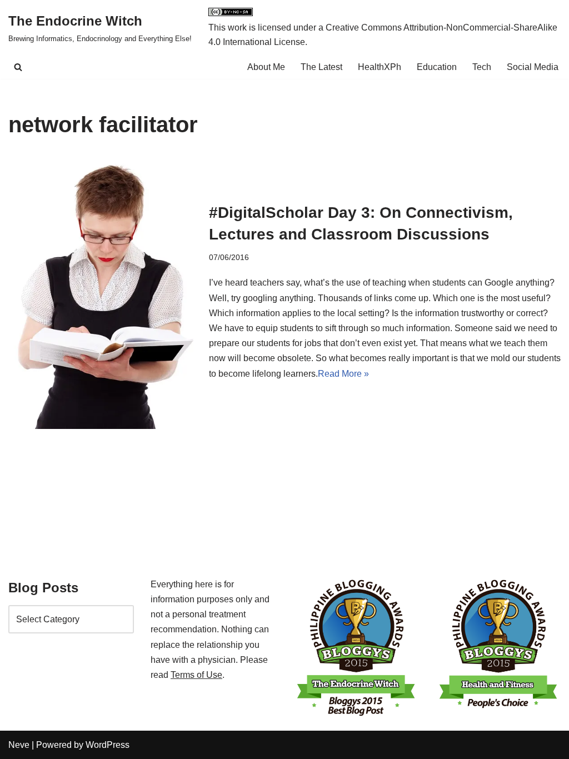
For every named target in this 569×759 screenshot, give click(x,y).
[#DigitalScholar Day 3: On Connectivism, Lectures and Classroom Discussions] (103, 291)
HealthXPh (379, 67)
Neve (18, 745)
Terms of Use (196, 675)
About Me (266, 67)
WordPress (107, 745)
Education (437, 67)
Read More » (343, 373)
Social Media (532, 67)
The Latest (321, 67)
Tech (481, 67)
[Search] (18, 67)
